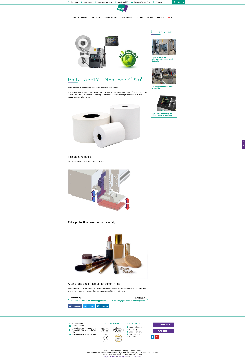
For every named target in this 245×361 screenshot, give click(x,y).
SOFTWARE (139, 17)
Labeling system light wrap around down (162, 87)
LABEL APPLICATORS (80, 17)
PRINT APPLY (95, 17)
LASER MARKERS (126, 17)
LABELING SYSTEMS (110, 17)
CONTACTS (160, 17)
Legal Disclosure (110, 356)
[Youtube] (179, 2)
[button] (183, 2)
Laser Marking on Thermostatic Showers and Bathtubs (162, 59)
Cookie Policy (136, 356)
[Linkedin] (174, 2)
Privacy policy (124, 356)
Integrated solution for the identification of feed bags (162, 114)
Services (150, 17)
